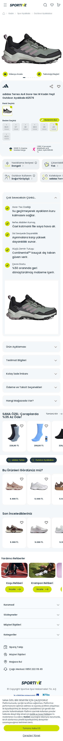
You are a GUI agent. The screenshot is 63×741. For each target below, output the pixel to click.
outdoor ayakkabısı (43, 13)
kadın (11, 13)
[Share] (51, 86)
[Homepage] (18, 4)
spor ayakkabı (23, 13)
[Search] (45, 5)
